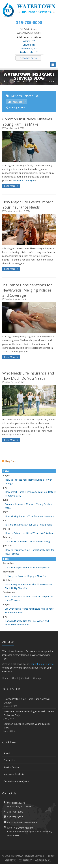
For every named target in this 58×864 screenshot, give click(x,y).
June (5, 499)
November (8, 571)
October (7, 580)
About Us (8, 753)
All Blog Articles (17, 107)
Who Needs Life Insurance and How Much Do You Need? (28, 375)
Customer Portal (28, 57)
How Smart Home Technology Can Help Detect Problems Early (29, 715)
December (8, 563)
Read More (10, 185)
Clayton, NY (29, 44)
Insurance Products (14, 774)
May (5, 511)
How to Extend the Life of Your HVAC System (29, 533)
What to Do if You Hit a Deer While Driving (27, 541)
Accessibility (25, 859)
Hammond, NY (29, 48)
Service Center (11, 767)
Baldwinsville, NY (29, 52)
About (15, 678)
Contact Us (9, 760)
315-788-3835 (15, 817)
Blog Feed (10, 460)
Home (5, 678)
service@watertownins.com (22, 822)
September (9, 592)
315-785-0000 (15, 811)
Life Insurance (14, 101)
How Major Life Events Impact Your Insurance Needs (27, 204)
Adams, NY (29, 40)
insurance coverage (23, 180)
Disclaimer (10, 859)
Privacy (50, 855)
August (7, 475)
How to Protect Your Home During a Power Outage (27, 702)
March (6, 528)
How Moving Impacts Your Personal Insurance (29, 516)
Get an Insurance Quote (16, 781)
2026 (6, 471)
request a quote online (42, 663)
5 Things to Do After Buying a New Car (25, 575)
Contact (25, 678)
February (8, 537)
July (5, 487)
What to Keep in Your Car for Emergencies (27, 567)
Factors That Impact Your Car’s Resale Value (28, 524)
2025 (6, 558)
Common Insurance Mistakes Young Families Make (27, 121)
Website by (43, 859)
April (5, 520)
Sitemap (36, 678)
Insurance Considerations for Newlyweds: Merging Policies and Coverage (27, 290)
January (7, 545)
